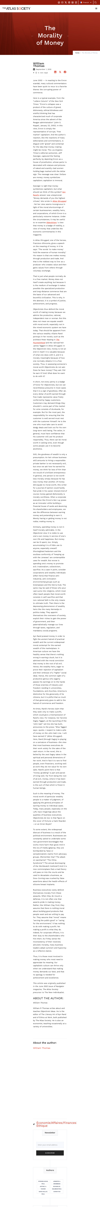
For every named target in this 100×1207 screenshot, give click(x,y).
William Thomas (41, 1048)
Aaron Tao (56, 1191)
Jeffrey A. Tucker (43, 1187)
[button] (85, 2)
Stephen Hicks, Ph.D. (43, 1182)
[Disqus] (50, 1085)
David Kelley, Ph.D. (43, 1192)
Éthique (41, 1125)
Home (77, 53)
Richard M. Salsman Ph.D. (57, 1187)
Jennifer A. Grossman (57, 1182)
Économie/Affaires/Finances (56, 1122)
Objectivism (51, 222)
